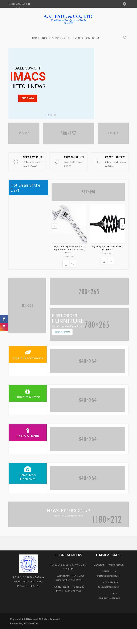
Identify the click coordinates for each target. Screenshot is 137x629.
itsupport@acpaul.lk (109, 597)
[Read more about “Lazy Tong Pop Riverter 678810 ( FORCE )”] (104, 261)
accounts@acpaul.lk (108, 586)
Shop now (62, 332)
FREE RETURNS (32, 157)
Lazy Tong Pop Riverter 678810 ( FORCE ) (107, 248)
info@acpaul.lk (116, 564)
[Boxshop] (27, 305)
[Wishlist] (73, 264)
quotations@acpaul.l (108, 575)
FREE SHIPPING (74, 157)
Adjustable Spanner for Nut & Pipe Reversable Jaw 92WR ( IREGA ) (69, 249)
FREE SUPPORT (115, 157)
